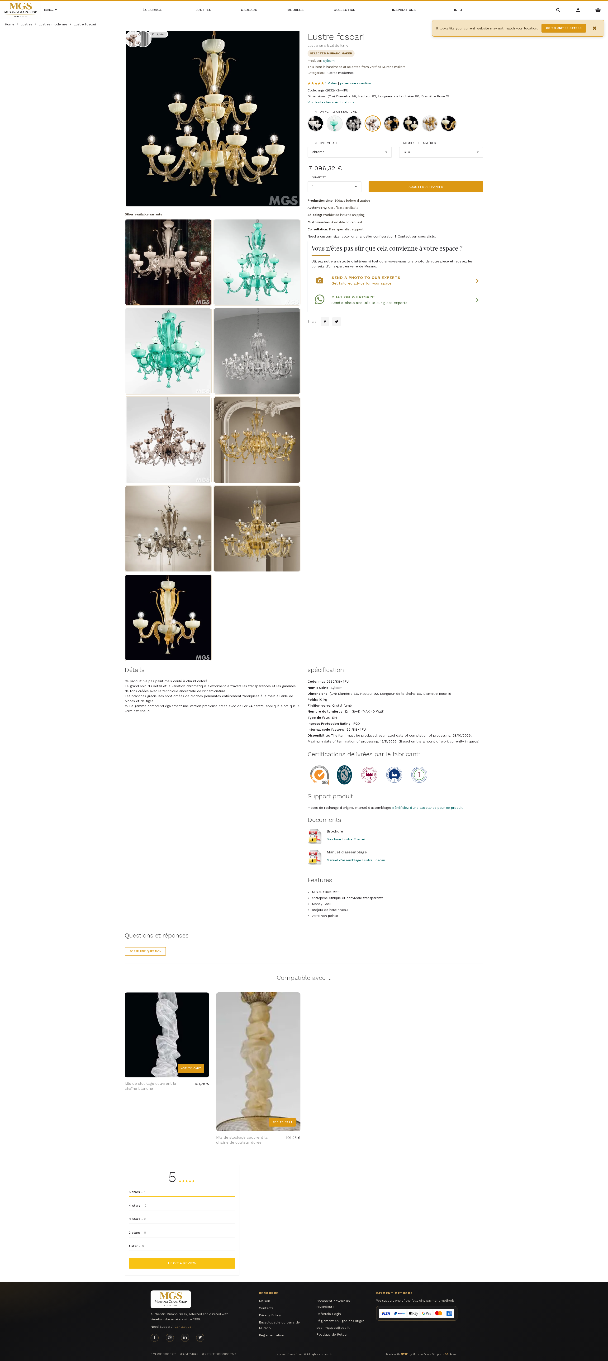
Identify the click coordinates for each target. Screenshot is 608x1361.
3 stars (137, 1219)
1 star (136, 1246)
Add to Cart (191, 1068)
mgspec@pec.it (337, 1327)
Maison (264, 1301)
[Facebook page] (155, 1338)
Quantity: (319, 177)
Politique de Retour (332, 1334)
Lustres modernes (340, 73)
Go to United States (564, 28)
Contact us (183, 1326)
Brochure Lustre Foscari (346, 839)
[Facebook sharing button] (325, 321)
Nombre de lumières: (420, 143)
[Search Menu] (558, 10)
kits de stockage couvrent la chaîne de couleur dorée (242, 1140)
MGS (445, 1354)
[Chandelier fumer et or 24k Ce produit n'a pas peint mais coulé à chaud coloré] (257, 528)
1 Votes (331, 83)
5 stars (137, 1192)
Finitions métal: (324, 143)
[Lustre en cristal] (257, 351)
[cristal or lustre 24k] (257, 439)
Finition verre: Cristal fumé (334, 111)
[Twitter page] (200, 1338)
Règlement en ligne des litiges (341, 1321)
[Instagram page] (170, 1338)
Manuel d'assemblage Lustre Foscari (356, 860)
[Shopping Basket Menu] (598, 10)
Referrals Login (329, 1314)
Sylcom (329, 60)
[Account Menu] (578, 10)
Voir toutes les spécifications (331, 102)
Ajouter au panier (425, 187)
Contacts (266, 1308)
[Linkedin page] (185, 1338)
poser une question (355, 83)
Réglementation (271, 1335)
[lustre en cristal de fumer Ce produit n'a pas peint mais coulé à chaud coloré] (168, 439)
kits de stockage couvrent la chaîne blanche (150, 1086)
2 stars (137, 1232)
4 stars (138, 1205)
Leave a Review (182, 1263)
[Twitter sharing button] (336, 321)
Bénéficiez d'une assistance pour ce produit (427, 807)
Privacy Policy (270, 1315)
